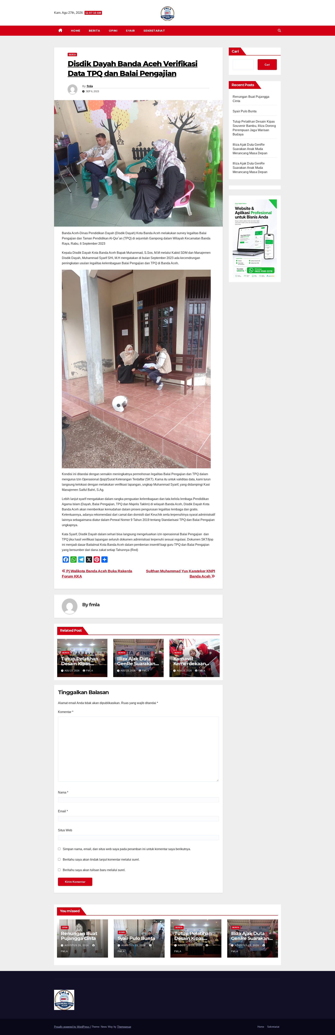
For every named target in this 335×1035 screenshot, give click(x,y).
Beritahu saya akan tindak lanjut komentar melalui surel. (101, 859)
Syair (130, 30)
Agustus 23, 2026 (133, 945)
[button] (279, 30)
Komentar (65, 712)
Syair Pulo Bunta (244, 111)
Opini (113, 30)
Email (63, 811)
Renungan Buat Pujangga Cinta (79, 936)
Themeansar (124, 1026)
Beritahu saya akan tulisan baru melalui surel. (94, 870)
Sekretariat (154, 30)
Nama (63, 792)
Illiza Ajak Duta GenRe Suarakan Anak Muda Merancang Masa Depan (250, 149)
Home (75, 30)
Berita (94, 30)
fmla (90, 86)
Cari (235, 51)
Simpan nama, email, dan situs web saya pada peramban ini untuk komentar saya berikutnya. (127, 849)
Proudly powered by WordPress (72, 1026)
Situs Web (65, 830)
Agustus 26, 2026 (77, 945)
